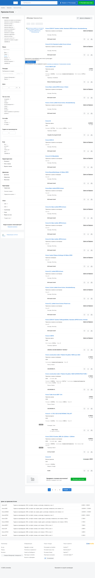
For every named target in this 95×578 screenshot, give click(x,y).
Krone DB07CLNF (50, 66)
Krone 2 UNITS (49, 335)
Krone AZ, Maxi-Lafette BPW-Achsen (55, 207)
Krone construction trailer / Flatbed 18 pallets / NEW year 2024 (62, 354)
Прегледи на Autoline (29, 554)
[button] (88, 39)
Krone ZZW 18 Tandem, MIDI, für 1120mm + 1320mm (60, 436)
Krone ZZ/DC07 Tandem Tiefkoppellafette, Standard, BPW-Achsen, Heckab (66, 319)
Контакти (3, 552)
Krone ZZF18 (5, 532)
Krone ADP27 (5, 525)
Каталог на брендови (29, 557)
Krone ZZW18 (5, 521)
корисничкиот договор (65, 64)
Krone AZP (4, 505)
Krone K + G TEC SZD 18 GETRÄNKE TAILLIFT (58, 413)
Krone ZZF (4, 528)
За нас (2, 547)
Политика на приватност (30, 549)
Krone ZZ (48, 457)
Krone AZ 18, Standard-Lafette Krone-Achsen (58, 44)
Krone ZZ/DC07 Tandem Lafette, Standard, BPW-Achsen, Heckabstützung (66, 28)
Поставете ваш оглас (78, 479)
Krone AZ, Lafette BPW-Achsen (54, 271)
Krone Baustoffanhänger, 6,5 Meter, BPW (56, 172)
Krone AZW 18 (49, 140)
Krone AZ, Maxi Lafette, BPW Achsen (55, 223)
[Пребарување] (22, 3)
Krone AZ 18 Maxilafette (52, 156)
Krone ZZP (4, 535)
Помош (3, 549)
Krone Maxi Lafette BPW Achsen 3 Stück (56, 87)
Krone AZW (4, 508)
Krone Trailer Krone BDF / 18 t (53, 394)
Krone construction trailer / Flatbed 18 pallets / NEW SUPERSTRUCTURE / (66, 374)
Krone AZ (48, 121)
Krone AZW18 (5, 511)
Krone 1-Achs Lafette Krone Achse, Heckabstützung (60, 102)
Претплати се (30, 62)
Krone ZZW (4, 518)
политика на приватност (53, 64)
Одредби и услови (28, 547)
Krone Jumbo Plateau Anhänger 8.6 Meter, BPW (58, 255)
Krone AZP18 (5, 515)
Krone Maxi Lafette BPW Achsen (54, 188)
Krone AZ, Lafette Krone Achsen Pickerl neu (57, 303)
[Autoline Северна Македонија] (6, 2)
